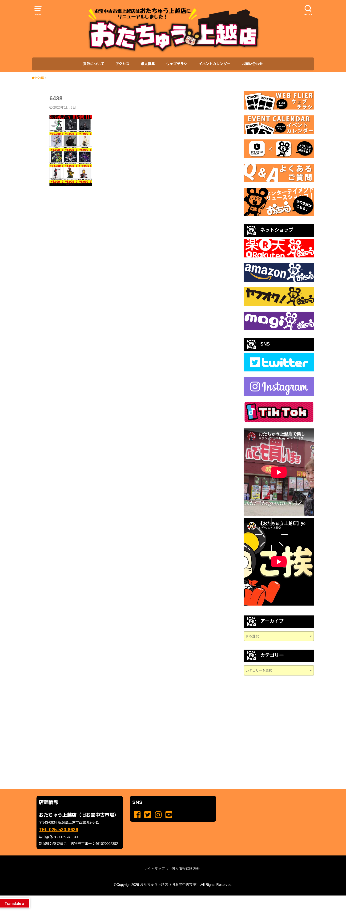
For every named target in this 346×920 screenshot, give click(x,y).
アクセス (122, 64)
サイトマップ (154, 869)
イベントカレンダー (214, 64)
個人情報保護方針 (186, 869)
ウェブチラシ (176, 64)
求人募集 (148, 64)
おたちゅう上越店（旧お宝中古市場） (170, 885)
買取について (93, 64)
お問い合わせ (252, 64)
